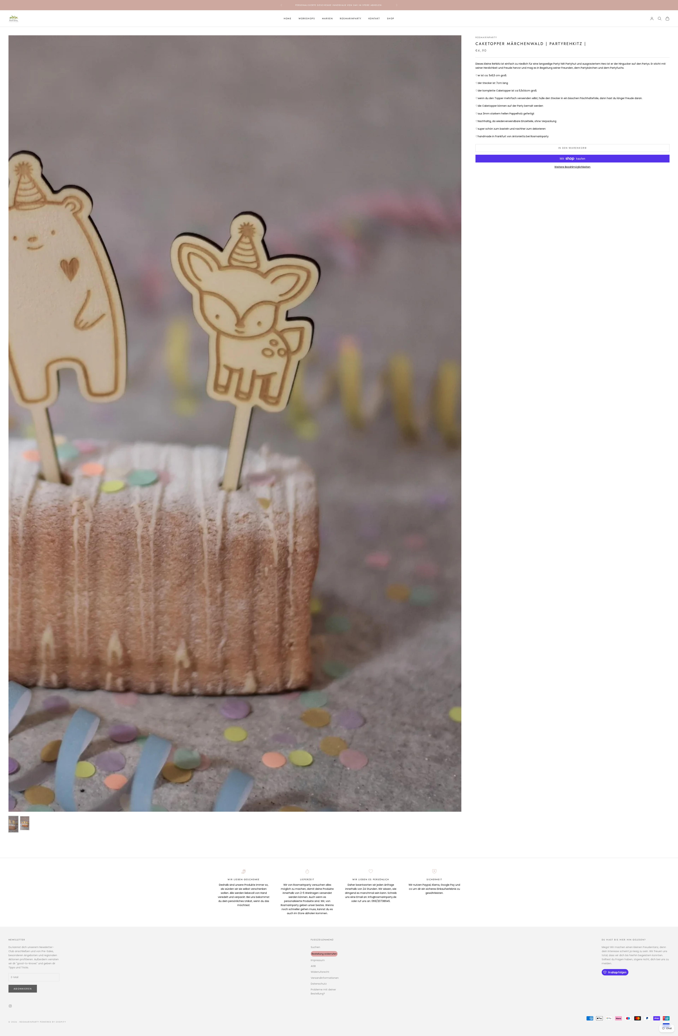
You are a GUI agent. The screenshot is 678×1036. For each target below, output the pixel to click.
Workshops (307, 18)
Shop (390, 18)
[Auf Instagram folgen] (10, 1006)
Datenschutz (319, 983)
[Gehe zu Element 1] (13, 824)
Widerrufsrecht (320, 972)
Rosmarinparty (350, 18)
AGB (313, 966)
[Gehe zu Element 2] (25, 823)
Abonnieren (23, 988)
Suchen (315, 947)
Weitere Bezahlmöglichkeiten (572, 167)
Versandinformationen (325, 978)
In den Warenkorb (572, 148)
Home (288, 18)
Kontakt (374, 18)
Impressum (318, 960)
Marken (327, 18)
